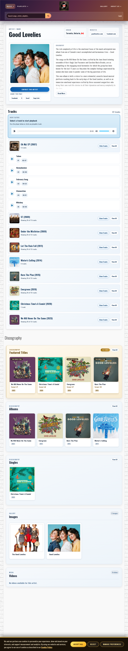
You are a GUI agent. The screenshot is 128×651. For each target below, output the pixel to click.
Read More (61, 93)
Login (120, 15)
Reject (93, 644)
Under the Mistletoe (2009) (34, 231)
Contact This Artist (30, 89)
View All (114, 146)
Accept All (78, 644)
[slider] (53, 131)
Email (28, 98)
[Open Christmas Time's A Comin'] (15, 305)
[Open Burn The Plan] (15, 276)
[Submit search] (48, 15)
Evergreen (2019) (29, 289)
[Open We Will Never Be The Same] (15, 320)
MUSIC (10, 6)
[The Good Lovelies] (26, 538)
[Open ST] (15, 218)
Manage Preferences (112, 644)
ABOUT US (115, 6)
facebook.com (111, 34)
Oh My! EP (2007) (29, 144)
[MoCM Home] (64, 6)
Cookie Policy (46, 647)
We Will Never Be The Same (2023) (37, 318)
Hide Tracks (104, 146)
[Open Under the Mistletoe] (15, 233)
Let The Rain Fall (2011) (32, 246)
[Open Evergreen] (15, 291)
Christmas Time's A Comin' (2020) (36, 303)
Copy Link (36, 98)
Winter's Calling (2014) (31, 260)
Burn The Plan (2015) (30, 274)
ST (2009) (25, 217)
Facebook (15, 98)
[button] (9, 376)
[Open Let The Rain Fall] (15, 247)
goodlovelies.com (97, 34)
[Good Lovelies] (64, 538)
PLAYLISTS (22, 6)
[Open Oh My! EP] (15, 146)
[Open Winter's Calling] (15, 262)
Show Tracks (103, 218)
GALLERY (104, 6)
